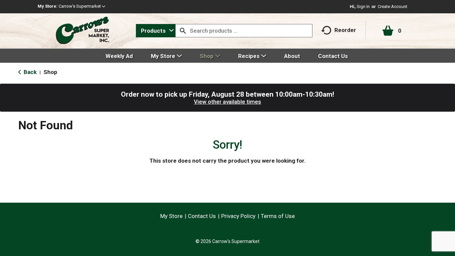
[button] (82, 6)
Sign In (363, 6)
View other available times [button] (227, 101)
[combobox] (156, 30)
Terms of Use (278, 216)
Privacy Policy (238, 216)
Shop (50, 72)
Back (29, 72)
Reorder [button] (345, 30)
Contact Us (202, 216)
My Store (171, 216)
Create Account (392, 6)
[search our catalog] (183, 30)
